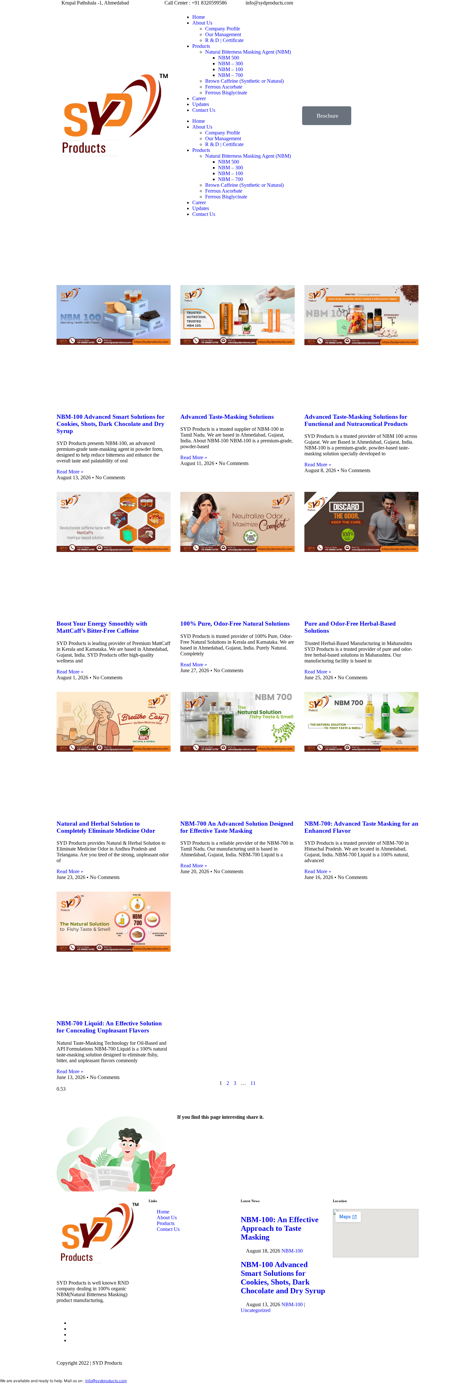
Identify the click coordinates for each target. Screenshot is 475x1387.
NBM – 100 (230, 69)
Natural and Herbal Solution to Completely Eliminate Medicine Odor (106, 827)
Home (198, 17)
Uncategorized (255, 1310)
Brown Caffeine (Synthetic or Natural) (244, 81)
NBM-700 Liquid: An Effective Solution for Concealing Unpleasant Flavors (109, 1027)
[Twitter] (203, 1134)
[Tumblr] (237, 1134)
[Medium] (272, 1134)
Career (199, 98)
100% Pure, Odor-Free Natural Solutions (235, 623)
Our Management (223, 34)
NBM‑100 (292, 1251)
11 (253, 1083)
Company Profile (222, 28)
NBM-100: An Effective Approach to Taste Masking (280, 1228)
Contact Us (203, 110)
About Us (202, 23)
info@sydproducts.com (106, 1380)
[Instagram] (255, 1134)
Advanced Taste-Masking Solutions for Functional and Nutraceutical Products (355, 420)
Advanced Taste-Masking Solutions (227, 416)
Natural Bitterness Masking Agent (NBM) (248, 52)
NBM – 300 (230, 63)
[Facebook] (185, 1134)
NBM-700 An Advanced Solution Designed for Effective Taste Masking (236, 827)
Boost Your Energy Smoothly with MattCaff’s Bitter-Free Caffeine (102, 627)
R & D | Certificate (224, 40)
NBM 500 (228, 57)
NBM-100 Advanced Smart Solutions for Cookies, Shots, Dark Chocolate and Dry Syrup (110, 423)
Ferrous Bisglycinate (226, 92)
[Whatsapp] (71, 1334)
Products (201, 46)
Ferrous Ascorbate (223, 87)
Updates (200, 104)
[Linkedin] (220, 1134)
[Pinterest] (290, 1134)
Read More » (70, 471)
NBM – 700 (230, 75)
